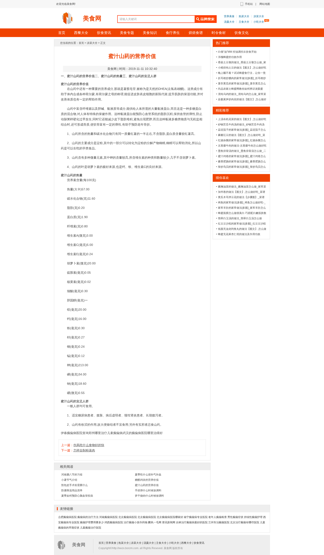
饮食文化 (242, 33)
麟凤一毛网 (154, 522)
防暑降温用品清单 (71, 490)
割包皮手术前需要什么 (74, 485)
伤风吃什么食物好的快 (88, 445)
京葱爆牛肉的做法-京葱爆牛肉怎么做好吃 (242, 145)
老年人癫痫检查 (217, 517)
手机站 (249, 4)
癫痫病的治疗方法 (88, 517)
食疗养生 (173, 33)
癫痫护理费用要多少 (92, 522)
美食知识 (150, 33)
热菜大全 (244, 16)
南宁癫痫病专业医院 (196, 517)
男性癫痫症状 (235, 517)
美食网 (92, 18)
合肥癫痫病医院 (67, 517)
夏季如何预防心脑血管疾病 (77, 495)
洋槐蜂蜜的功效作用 (230, 57)
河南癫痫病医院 (108, 517)
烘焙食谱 (196, 33)
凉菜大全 (258, 16)
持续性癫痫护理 (253, 517)
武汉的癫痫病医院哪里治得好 (143, 433)
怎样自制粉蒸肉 (84, 450)
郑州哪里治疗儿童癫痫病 (106, 433)
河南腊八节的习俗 (71, 474)
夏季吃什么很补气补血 (148, 474)
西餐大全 (81, 33)
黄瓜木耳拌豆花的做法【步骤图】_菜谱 (241, 197)
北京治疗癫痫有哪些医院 (244, 522)
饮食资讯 (104, 33)
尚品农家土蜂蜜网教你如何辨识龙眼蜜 (240, 88)
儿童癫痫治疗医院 (90, 527)
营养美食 (229, 16)
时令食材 (219, 33)
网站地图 (264, 4)
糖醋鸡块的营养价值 (147, 479)
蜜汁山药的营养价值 (147, 485)
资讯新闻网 (168, 522)
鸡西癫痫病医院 (113, 522)
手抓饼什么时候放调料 (148, 490)
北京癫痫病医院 (127, 517)
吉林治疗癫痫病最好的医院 (192, 522)
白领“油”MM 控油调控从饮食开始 (237, 51)
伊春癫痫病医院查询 (75, 433)
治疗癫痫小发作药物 (135, 522)
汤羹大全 (229, 21)
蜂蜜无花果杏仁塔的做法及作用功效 (239, 234)
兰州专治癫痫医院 (218, 522)
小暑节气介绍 (69, 479)
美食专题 (127, 33)
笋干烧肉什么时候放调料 (149, 495)
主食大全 (244, 21)
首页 (61, 33)
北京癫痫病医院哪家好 (170, 517)
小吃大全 (258, 21)
